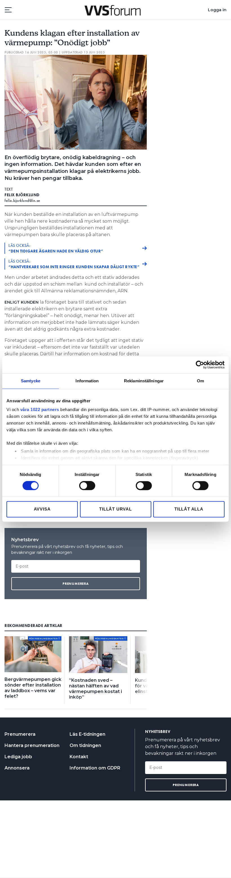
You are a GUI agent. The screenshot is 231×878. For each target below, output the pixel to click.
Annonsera (17, 768)
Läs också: (56, 248)
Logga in (217, 9)
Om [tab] (200, 380)
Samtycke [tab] (30, 380)
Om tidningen (85, 745)
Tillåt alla (188, 509)
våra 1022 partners (39, 409)
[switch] (87, 485)
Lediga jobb (18, 756)
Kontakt (79, 756)
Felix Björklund (22, 194)
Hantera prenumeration (32, 745)
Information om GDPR (95, 768)
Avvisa (42, 509)
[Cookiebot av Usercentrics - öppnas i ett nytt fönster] (200, 364)
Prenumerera (20, 734)
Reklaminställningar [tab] (144, 380)
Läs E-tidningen (87, 734)
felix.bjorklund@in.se (22, 200)
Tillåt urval (115, 509)
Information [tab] (87, 380)
